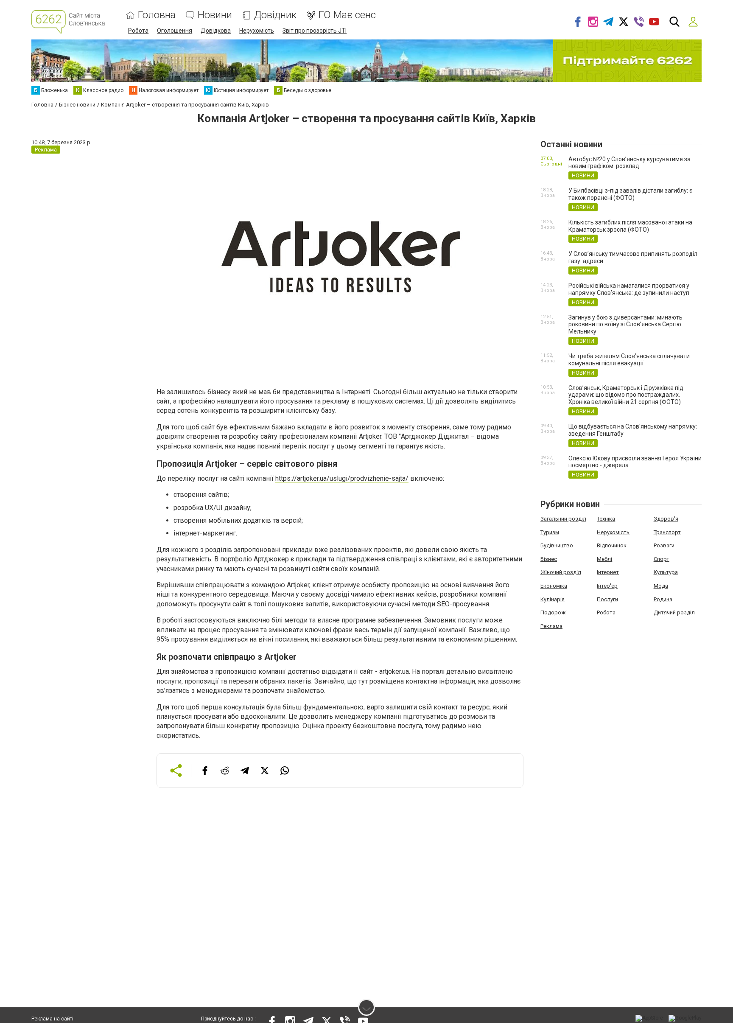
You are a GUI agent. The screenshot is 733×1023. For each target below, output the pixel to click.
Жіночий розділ (560, 572)
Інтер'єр (607, 586)
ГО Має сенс (347, 15)
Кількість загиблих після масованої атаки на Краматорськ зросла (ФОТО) (630, 226)
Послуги (607, 599)
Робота (138, 30)
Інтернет (608, 572)
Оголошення (174, 30)
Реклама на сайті (52, 1019)
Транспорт (667, 532)
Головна (157, 15)
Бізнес (548, 559)
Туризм (549, 532)
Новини (215, 15)
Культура (666, 572)
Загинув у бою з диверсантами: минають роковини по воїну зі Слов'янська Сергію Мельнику (625, 324)
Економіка (553, 586)
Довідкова (216, 30)
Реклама (551, 626)
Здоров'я (666, 519)
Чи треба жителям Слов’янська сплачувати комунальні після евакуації (629, 360)
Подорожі (553, 612)
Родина (663, 599)
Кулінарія (552, 599)
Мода (661, 586)
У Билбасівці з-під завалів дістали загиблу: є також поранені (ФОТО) (630, 194)
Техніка (606, 519)
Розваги (664, 545)
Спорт (661, 559)
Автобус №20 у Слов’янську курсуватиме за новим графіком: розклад (629, 163)
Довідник (275, 15)
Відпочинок (612, 545)
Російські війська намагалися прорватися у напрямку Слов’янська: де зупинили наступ (628, 289)
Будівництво (556, 545)
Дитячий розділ (674, 612)
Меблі (604, 559)
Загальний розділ (563, 519)
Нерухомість (256, 30)
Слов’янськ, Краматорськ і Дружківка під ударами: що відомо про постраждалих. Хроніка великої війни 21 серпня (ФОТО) (625, 395)
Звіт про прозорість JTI (315, 30)
